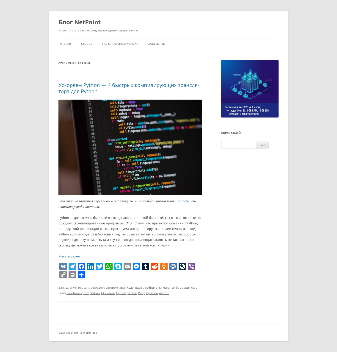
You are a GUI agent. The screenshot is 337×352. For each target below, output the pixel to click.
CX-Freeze (108, 293)
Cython (121, 293)
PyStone (152, 293)
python (164, 293)
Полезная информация (120, 44)
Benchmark (74, 293)
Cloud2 (86, 44)
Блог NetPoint (79, 22)
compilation (91, 293)
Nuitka (132, 293)
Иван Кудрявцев (130, 287)
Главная (64, 44)
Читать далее (71, 256)
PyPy (141, 293)
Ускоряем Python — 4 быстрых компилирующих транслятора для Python (128, 87)
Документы (157, 44)
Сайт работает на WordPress (77, 333)
